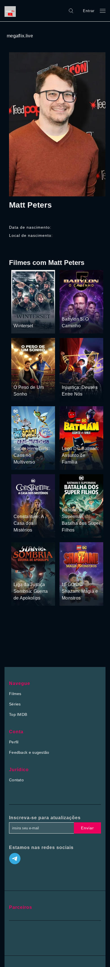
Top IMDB (18, 714)
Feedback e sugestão (29, 752)
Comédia (33, 424)
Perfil (14, 742)
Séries (15, 704)
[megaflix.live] (12, 10)
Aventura (70, 308)
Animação (82, 376)
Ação (33, 315)
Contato (16, 780)
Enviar (87, 828)
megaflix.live (20, 35)
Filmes (15, 693)
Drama (20, 315)
